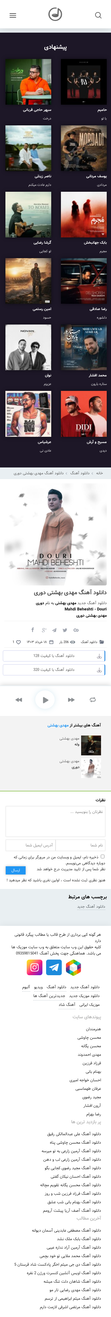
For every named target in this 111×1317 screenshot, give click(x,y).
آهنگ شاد (67, 1005)
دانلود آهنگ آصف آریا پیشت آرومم (72, 1211)
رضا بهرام (93, 1114)
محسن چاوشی (89, 1037)
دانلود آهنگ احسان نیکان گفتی (76, 1176)
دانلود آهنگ (80, 473)
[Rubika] (73, 967)
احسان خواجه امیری (85, 1080)
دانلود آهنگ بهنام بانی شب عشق (74, 1202)
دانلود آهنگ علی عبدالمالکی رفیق (74, 1134)
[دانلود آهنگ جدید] (55, 14)
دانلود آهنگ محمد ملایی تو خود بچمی (70, 1256)
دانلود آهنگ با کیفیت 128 (54, 656)
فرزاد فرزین (92, 1063)
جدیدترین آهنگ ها (49, 996)
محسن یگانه (91, 1046)
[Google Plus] (43, 630)
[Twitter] (65, 630)
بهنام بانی (93, 1072)
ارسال (15, 870)
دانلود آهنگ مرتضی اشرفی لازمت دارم (70, 1307)
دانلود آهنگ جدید (92, 603)
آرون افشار (92, 1106)
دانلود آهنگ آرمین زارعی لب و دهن (72, 1159)
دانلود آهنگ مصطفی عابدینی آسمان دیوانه (66, 1230)
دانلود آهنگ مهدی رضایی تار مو (75, 1290)
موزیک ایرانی (89, 1005)
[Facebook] (32, 630)
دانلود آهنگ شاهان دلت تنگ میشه (72, 1281)
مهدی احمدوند (89, 1055)
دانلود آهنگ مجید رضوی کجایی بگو (73, 1168)
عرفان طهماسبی (88, 1089)
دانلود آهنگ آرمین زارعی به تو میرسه (71, 1151)
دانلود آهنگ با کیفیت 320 (54, 670)
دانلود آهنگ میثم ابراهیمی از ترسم (73, 1298)
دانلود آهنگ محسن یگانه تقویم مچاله (70, 1185)
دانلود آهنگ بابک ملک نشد (79, 1239)
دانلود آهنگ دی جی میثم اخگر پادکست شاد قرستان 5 (57, 1264)
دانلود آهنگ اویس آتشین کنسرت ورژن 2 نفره (64, 1273)
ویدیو (38, 987)
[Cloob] (76, 630)
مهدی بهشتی (58, 725)
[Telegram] (54, 630)
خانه (99, 473)
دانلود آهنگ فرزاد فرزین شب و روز (73, 1193)
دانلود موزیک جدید (84, 996)
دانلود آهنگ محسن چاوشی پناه (75, 1142)
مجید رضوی (91, 1097)
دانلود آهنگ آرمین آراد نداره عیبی (74, 1247)
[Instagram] (34, 967)
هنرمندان (93, 1029)
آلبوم (26, 987)
